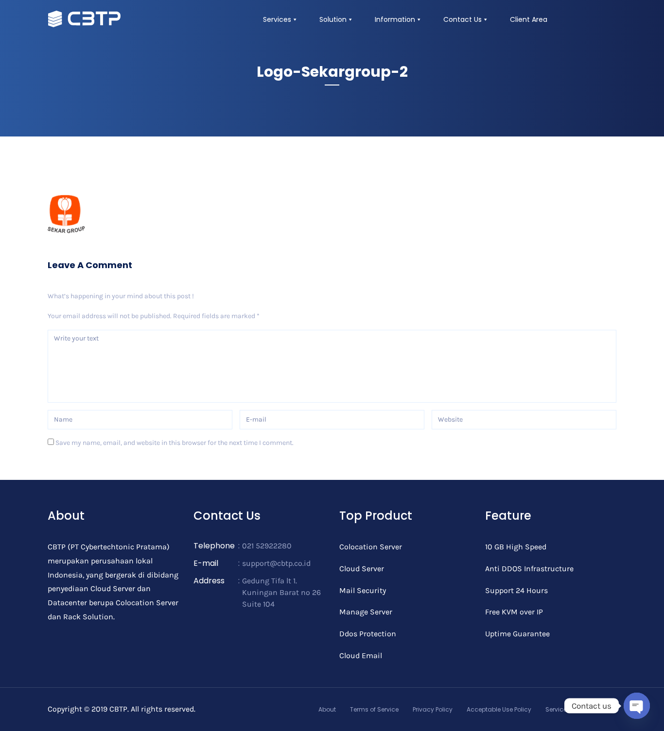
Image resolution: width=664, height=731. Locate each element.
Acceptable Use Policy (499, 709)
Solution (333, 19)
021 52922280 (267, 545)
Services (277, 19)
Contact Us (462, 19)
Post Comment (84, 470)
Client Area (528, 19)
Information (395, 19)
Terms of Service (374, 709)
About (327, 709)
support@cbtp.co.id (276, 563)
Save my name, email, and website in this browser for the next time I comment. (174, 443)
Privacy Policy (433, 709)
